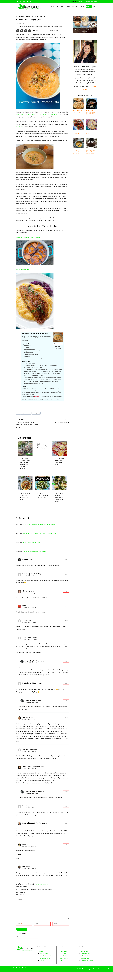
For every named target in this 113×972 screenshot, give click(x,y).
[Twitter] (27, 1)
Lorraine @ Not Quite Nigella (32, 574)
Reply (65, 559)
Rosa (24, 844)
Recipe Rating (20, 892)
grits (18, 413)
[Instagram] (24, 1)
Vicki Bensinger (28, 637)
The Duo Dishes (28, 749)
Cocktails (63, 953)
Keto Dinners (85, 958)
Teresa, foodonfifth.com (31, 766)
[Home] (16, 16)
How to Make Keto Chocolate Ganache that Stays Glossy (90, 152)
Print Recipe (58, 344)
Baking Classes (44, 953)
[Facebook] (17, 1)
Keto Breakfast (85, 953)
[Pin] (17, 30)
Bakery (68, 6)
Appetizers (63, 951)
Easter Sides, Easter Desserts (32, 542)
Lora (24, 606)
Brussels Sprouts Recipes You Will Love (42, 495)
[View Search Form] (94, 7)
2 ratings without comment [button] (42, 884)
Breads (86, 951)
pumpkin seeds (26, 413)
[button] (55, 346)
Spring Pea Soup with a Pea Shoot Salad (42, 446)
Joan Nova (26, 717)
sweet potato (36, 413)
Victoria (25, 620)
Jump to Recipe (53, 30)
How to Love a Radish (62, 420)
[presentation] (25, 448)
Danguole (25, 559)
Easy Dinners (64, 958)
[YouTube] (30, 1)
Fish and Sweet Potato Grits (25, 269)
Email (37, 923)
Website (55, 923)
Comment (20, 899)
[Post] (25, 30)
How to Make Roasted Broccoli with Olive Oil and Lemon (58, 497)
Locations (75, 6)
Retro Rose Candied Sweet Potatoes (28, 237)
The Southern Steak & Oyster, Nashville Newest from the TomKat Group (27, 423)
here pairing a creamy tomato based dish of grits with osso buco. (37, 114)
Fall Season (63, 956)
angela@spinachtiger (33, 661)
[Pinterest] (20, 1)
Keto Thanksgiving (87, 960)
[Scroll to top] (109, 966)
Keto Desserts (85, 956)
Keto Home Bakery (45, 956)
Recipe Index (60, 6)
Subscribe (89, 6)
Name (19, 923)
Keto (82, 951)
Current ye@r (21, 933)
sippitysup (26, 591)
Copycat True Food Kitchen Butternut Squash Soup (77, 152)
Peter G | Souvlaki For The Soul (33, 823)
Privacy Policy (97, 969)
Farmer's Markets (44, 958)
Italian (62, 960)
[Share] (21, 30)
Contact (82, 6)
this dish (19, 126)
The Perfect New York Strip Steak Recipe (87, 1)
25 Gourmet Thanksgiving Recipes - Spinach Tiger (39, 524)
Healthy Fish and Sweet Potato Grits (34, 551)
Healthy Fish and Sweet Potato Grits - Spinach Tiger (40, 533)
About (53, 6)
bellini (24, 866)
